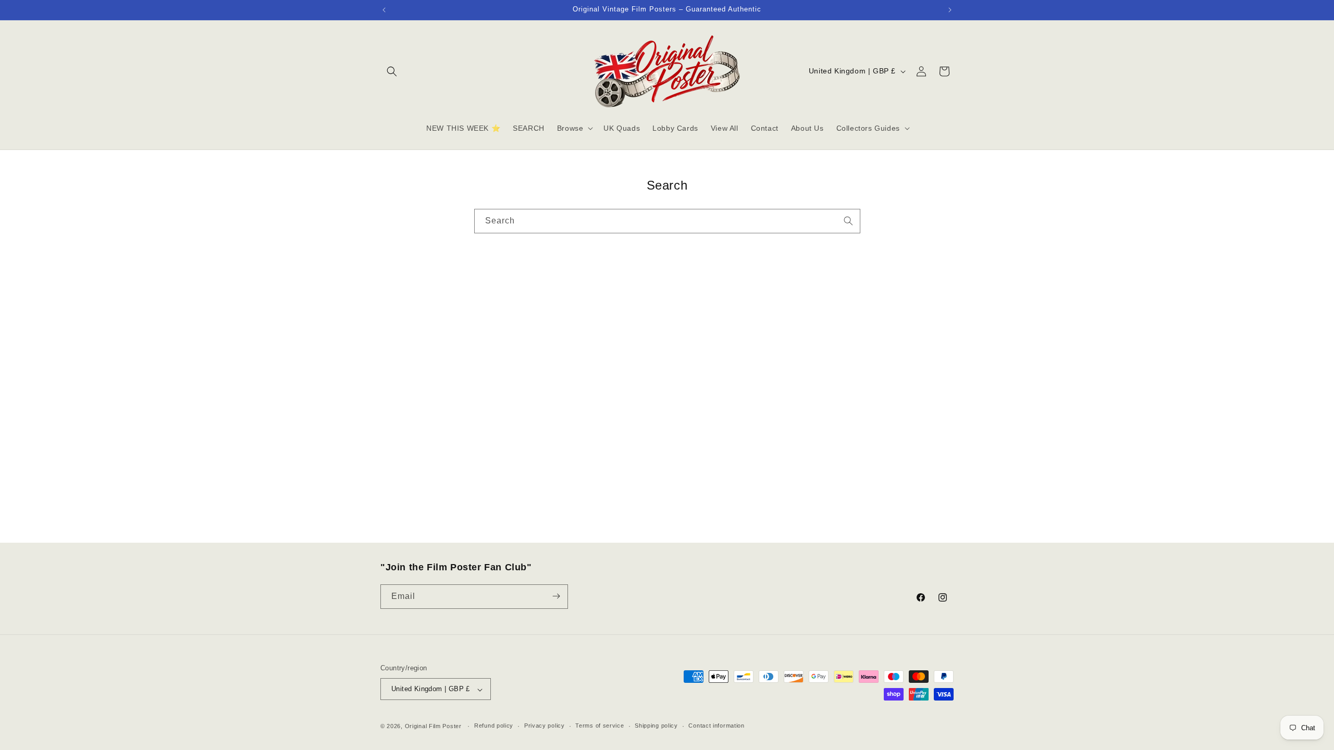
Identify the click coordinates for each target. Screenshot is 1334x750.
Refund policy (493, 725)
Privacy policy (544, 725)
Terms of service (599, 725)
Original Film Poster (433, 726)
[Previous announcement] (384, 10)
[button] (391, 71)
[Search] (848, 220)
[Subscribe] (556, 596)
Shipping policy (656, 725)
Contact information (716, 725)
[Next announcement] (949, 10)
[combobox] (667, 221)
